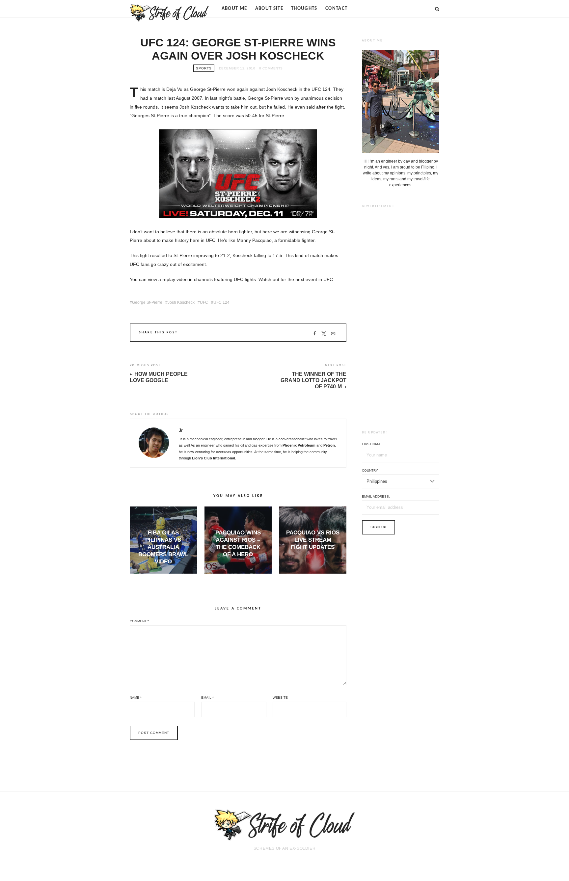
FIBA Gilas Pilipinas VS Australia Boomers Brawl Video (163, 547)
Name (136, 697)
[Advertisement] (400, 314)
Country (370, 470)
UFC (204, 302)
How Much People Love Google (159, 377)
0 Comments (271, 68)
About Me (234, 8)
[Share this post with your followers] (324, 333)
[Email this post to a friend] (333, 333)
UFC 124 (221, 302)
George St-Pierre (147, 302)
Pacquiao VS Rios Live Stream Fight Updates (312, 540)
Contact (336, 8)
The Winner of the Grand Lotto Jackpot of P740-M (313, 380)
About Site (269, 8)
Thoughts (304, 8)
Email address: (376, 496)
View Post (163, 573)
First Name (372, 444)
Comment (139, 621)
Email (207, 697)
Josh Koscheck (181, 302)
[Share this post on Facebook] (315, 333)
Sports (204, 68)
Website (280, 697)
